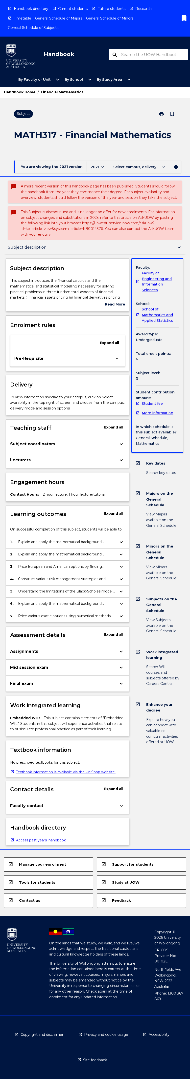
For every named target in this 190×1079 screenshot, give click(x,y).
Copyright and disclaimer (42, 1034)
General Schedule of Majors (58, 18)
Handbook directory (31, 8)
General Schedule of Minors (109, 18)
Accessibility (159, 1034)
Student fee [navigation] (152, 403)
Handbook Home (20, 92)
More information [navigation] (157, 413)
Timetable (22, 18)
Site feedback (95, 1060)
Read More (115, 304)
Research (143, 8)
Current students (73, 8)
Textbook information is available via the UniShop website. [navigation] (66, 772)
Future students (111, 8)
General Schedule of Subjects (33, 27)
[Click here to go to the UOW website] (21, 57)
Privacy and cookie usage (106, 1034)
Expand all (109, 343)
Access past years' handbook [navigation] (41, 840)
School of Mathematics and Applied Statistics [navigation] (157, 315)
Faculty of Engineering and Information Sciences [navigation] (157, 281)
